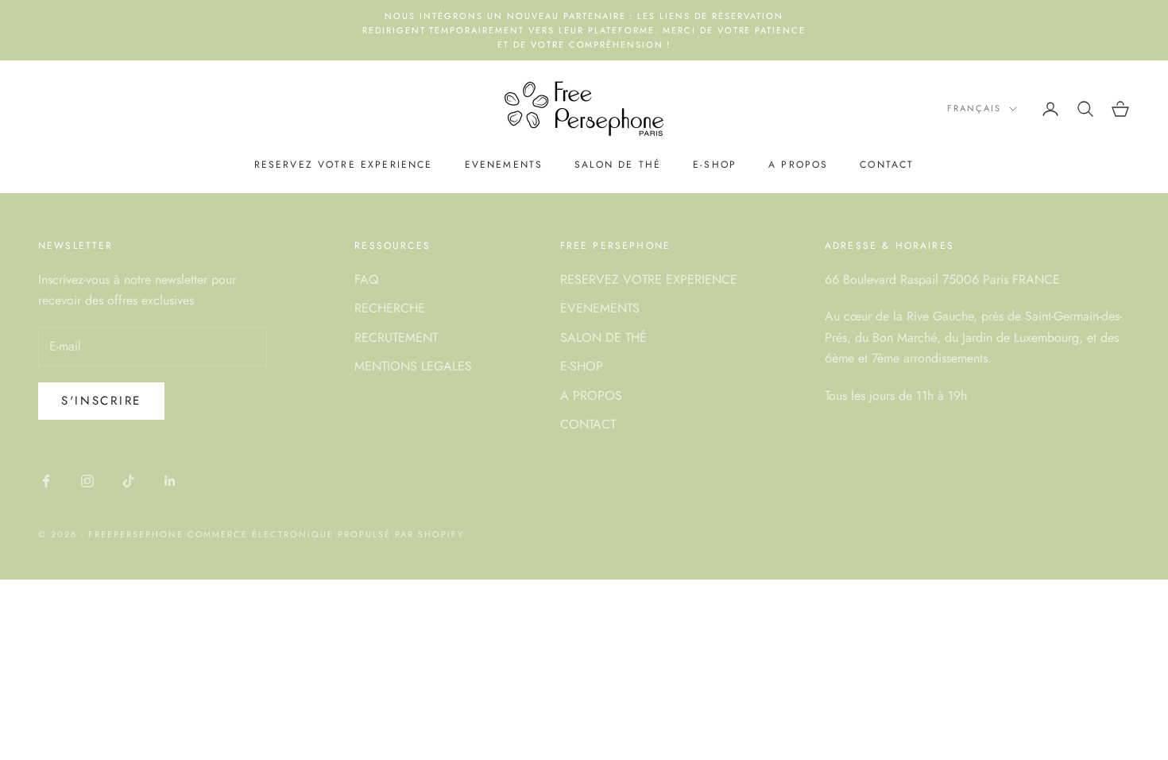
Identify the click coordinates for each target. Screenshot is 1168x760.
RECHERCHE (389, 308)
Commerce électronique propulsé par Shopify (326, 534)
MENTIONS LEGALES (413, 366)
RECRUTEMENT (396, 337)
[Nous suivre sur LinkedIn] (170, 481)
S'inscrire (101, 400)
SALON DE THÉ (617, 164)
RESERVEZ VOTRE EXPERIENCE (343, 164)
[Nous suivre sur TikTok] (129, 481)
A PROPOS (798, 164)
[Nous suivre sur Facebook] (46, 481)
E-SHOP (715, 164)
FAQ (366, 279)
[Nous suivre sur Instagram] (87, 481)
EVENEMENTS (504, 164)
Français (974, 108)
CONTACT (887, 164)
